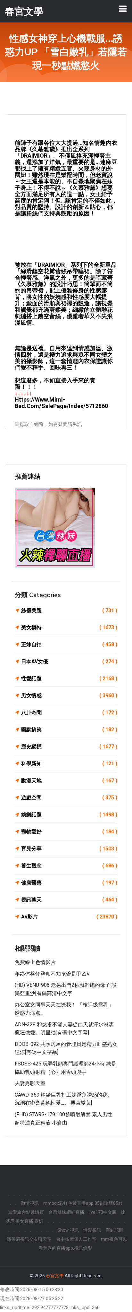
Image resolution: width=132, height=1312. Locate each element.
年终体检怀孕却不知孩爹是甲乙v (52, 974)
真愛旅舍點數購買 (26, 1212)
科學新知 (69, 763)
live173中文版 (103, 1212)
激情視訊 (30, 1203)
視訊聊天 (69, 900)
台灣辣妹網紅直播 (66, 1212)
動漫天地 (69, 781)
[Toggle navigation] (122, 8)
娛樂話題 (69, 815)
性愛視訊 (92, 1230)
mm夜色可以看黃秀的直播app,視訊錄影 (82, 1244)
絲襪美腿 (69, 610)
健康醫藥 (69, 883)
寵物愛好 (69, 832)
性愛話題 (69, 678)
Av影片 (69, 917)
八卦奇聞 (69, 712)
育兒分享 (69, 849)
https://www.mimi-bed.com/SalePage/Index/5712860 (61, 402)
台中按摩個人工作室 (76, 1239)
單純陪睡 (115, 1230)
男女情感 (69, 695)
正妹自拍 (69, 644)
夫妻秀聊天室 (30, 1083)
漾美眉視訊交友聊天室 (29, 1239)
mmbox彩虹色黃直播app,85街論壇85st (82, 1203)
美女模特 (69, 627)
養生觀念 (69, 866)
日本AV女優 (69, 661)
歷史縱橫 (69, 746)
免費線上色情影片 (35, 962)
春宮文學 (55, 1275)
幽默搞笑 (69, 729)
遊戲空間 (69, 798)
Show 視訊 (68, 1230)
